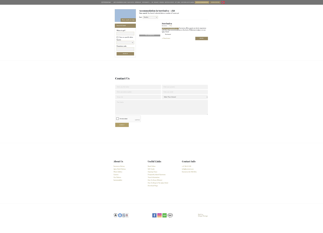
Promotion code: (122, 46)
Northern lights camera (187, 2)
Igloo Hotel (130, 2)
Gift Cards (177, 2)
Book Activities (215, 2)
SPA (152, 2)
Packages (156, 2)
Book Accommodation (202, 2)
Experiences (138, 2)
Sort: (140, 17)
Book (201, 38)
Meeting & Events (169, 2)
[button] (146, 2)
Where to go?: (121, 30)
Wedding (161, 2)
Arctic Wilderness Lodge (120, 2)
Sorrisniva (167, 23)
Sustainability (118, 180)
